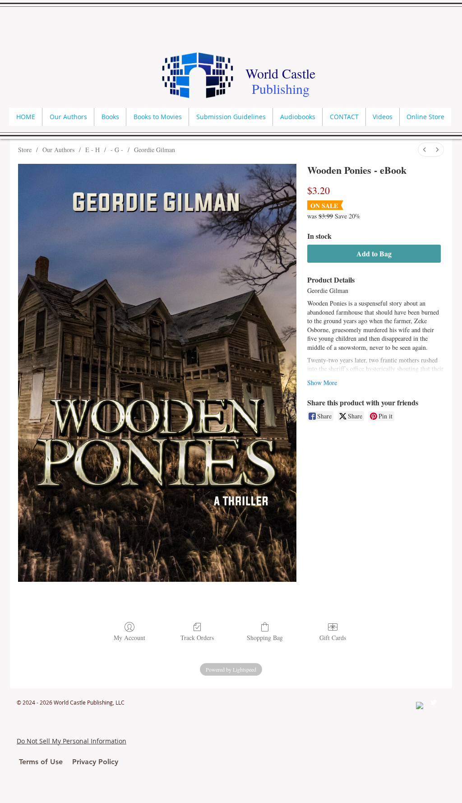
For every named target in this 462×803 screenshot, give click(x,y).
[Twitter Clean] (433, 702)
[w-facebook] (419, 705)
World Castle (280, 73)
